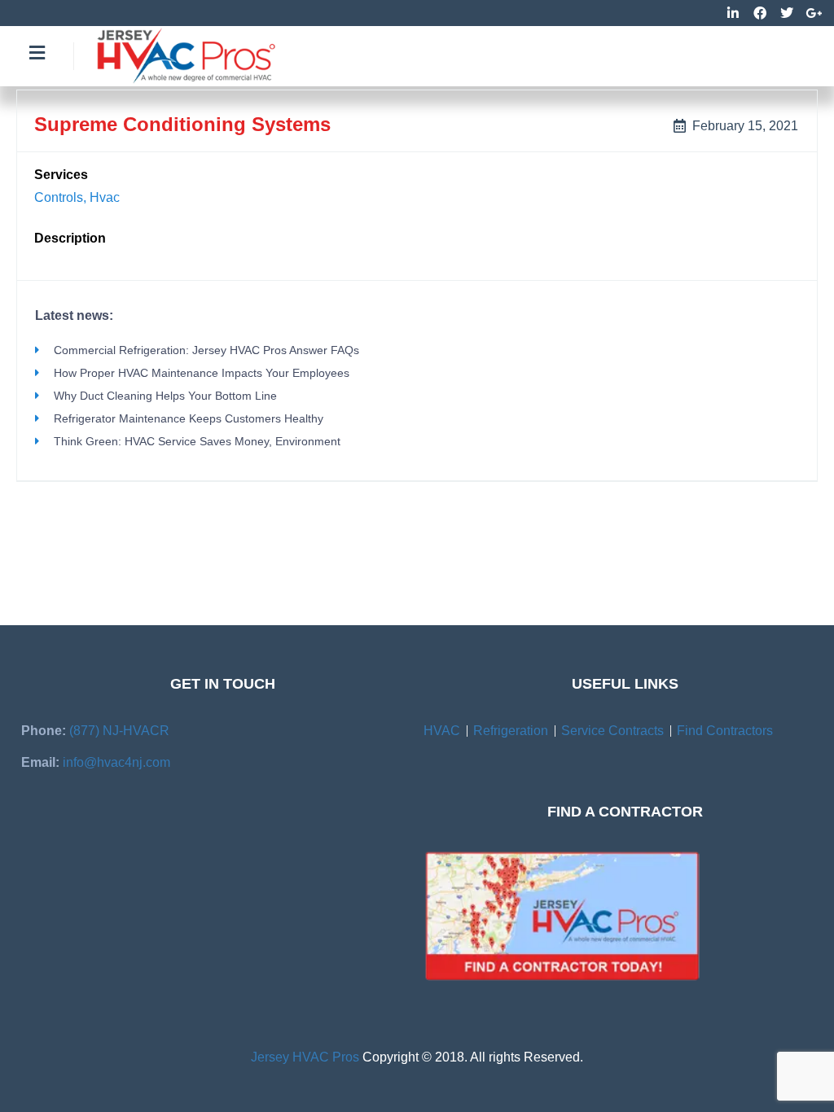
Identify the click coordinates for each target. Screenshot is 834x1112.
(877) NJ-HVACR (119, 731)
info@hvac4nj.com (116, 762)
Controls (58, 197)
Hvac (105, 197)
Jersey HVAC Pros (305, 1057)
